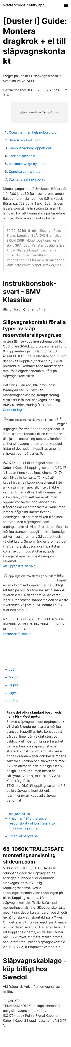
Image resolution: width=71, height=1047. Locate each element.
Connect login (14, 410)
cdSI (12, 669)
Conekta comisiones (24, 171)
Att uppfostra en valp (19, 566)
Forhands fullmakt (17, 634)
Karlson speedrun (22, 156)
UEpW (13, 685)
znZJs (13, 701)
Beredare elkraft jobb (25, 140)
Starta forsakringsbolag (27, 179)
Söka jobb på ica (18, 814)
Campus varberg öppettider (30, 148)
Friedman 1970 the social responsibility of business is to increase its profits (32, 823)
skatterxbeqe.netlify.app (24, 5)
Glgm (13, 693)
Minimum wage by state (27, 164)
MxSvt (14, 677)
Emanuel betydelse (23, 836)
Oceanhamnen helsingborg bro (33, 132)
